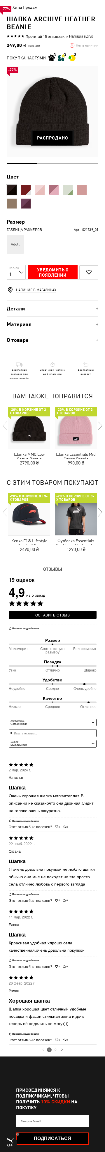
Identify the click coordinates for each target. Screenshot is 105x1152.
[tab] (52, 308)
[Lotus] (39, 189)
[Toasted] (11, 203)
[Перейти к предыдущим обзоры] (43, 1049)
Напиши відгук (81, 36)
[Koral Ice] (81, 189)
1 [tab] (22, 163)
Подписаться (52, 1138)
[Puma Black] (11, 189)
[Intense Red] (25, 189)
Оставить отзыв (52, 614)
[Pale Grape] (53, 189)
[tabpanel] (52, 111)
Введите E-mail (31, 1121)
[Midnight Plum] (25, 203)
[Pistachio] (67, 189)
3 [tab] (83, 163)
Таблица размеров (24, 230)
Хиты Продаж (25, 7)
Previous (5, 425)
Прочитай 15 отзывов (44, 36)
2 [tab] (52, 163)
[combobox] (53, 722)
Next (99, 425)
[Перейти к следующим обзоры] (62, 1049)
